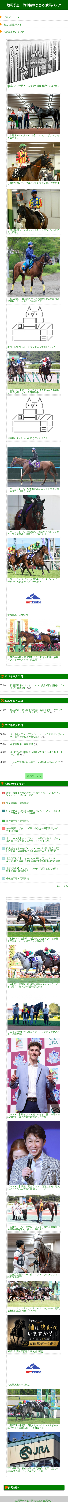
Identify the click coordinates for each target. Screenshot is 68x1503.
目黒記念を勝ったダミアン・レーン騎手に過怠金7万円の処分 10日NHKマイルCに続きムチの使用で (32, 849)
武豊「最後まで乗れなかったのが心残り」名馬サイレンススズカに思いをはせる (33, 794)
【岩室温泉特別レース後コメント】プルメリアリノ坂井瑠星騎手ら (33, 1275)
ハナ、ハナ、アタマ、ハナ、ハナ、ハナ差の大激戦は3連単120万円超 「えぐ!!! (33, 1309)
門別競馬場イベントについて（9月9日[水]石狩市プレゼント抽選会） (37, 686)
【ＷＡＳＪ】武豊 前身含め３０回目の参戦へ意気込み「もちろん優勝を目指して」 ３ (33, 1187)
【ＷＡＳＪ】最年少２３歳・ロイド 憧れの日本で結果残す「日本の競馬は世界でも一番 (33, 1115)
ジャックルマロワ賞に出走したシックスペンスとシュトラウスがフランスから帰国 (33, 811)
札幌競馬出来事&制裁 (18, 1384)
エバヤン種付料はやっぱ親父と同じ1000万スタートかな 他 (36, 753)
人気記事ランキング (14, 31)
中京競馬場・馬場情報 (21, 744)
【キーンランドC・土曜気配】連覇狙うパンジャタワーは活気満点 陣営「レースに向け (33, 533)
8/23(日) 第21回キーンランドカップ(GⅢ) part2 (31, 347)
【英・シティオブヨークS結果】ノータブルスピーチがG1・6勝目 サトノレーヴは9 (33, 580)
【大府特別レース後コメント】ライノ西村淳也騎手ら (33, 183)
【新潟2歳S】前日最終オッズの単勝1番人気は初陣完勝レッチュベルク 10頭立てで (33, 300)
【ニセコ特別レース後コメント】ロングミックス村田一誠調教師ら (33, 1032)
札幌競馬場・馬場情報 (18, 878)
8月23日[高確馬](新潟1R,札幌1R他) (25, 1351)
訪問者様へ (14, 1487)
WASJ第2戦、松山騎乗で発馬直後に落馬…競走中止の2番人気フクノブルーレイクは (32, 1469)
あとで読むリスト (13, 24)
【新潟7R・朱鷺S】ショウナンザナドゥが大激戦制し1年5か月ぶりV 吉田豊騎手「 (33, 391)
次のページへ (34, 776)
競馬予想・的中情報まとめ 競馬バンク (34, 5)
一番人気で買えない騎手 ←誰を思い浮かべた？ (35, 762)
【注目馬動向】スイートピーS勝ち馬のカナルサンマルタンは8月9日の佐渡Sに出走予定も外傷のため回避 (33, 859)
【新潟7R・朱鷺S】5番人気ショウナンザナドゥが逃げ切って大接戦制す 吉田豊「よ (32, 1426)
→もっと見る (61, 886)
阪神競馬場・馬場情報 (17, 820)
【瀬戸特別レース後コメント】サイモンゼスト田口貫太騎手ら (33, 231)
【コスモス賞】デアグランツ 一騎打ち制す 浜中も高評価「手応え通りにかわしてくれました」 (33, 839)
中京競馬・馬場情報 (17, 614)
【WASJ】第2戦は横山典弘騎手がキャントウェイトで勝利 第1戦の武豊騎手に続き (32, 985)
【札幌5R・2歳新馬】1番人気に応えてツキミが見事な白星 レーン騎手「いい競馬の (32, 939)
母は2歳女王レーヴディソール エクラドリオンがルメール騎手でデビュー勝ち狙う (37, 735)
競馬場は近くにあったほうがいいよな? (27, 438)
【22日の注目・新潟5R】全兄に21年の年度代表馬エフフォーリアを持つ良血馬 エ (32, 658)
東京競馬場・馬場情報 (17, 803)
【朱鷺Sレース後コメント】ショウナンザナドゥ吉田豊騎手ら (33, 136)
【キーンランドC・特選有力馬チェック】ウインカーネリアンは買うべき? (33, 490)
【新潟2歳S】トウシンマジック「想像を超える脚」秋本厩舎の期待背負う (32, 869)
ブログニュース (12, 17)
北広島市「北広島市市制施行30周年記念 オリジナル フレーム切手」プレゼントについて (36, 711)
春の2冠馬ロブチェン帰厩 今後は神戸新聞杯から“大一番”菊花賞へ (33, 829)
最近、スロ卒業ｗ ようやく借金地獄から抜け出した (33, 86)
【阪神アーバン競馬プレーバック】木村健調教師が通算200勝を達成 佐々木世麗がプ (33, 1228)
